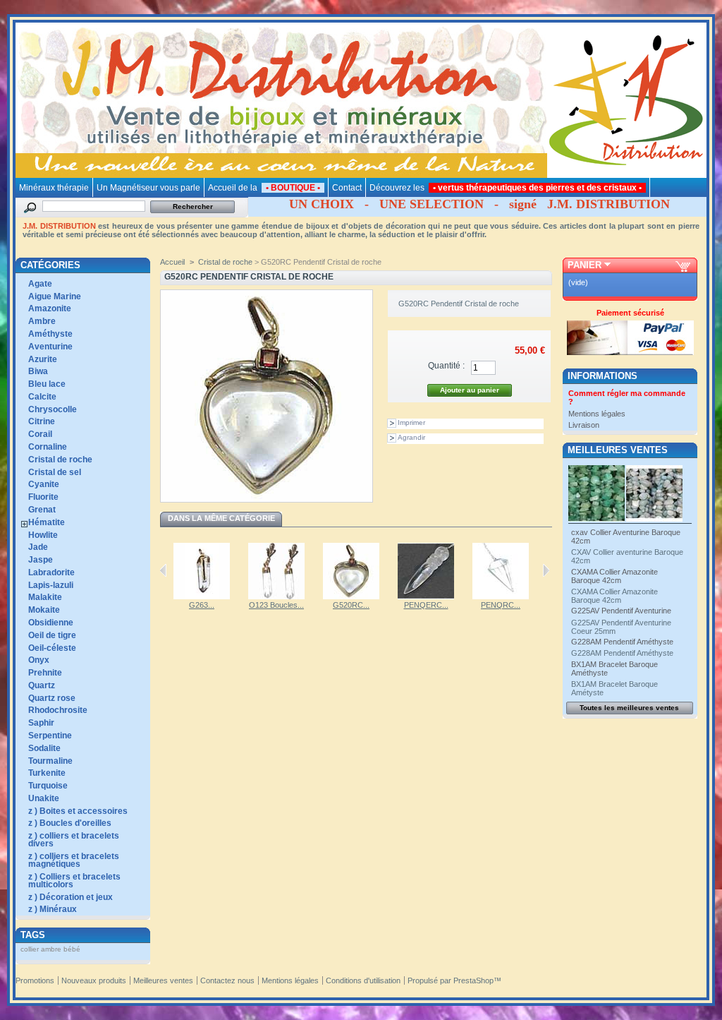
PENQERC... (426, 605)
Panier (584, 265)
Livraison (583, 425)
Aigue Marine (54, 296)
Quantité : (446, 366)
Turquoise (48, 786)
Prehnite (45, 673)
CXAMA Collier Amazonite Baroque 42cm (614, 576)
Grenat (42, 510)
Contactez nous (227, 980)
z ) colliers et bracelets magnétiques (73, 860)
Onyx (38, 660)
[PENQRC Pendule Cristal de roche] (500, 596)
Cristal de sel (54, 472)
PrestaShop (473, 980)
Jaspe (40, 560)
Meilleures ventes (618, 450)
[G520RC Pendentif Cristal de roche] (351, 596)
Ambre (42, 321)
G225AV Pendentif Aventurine (621, 610)
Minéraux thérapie (54, 188)
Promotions (35, 980)
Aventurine (50, 347)
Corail (40, 434)
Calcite (42, 397)
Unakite (43, 798)
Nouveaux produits (93, 980)
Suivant (546, 570)
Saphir (41, 723)
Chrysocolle (52, 409)
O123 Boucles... (276, 605)
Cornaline (47, 447)
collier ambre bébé (50, 949)
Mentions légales (596, 413)
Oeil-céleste (52, 648)
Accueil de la (266, 188)
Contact (347, 188)
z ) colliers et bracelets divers (73, 839)
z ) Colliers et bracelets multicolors (74, 880)
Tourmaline (50, 761)
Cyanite (43, 484)
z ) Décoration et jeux (70, 897)
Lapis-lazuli (50, 585)
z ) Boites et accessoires (78, 811)
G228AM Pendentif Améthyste (622, 641)
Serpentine (50, 735)
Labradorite (51, 572)
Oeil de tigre (52, 635)
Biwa (38, 371)
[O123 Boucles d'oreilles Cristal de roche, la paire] (276, 596)
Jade (38, 547)
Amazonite (49, 308)
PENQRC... (500, 605)
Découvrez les (507, 188)
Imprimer (411, 422)
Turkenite (47, 773)
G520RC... (351, 605)
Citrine (41, 421)
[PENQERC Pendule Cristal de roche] (426, 596)
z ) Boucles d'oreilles (69, 823)
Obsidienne (50, 623)
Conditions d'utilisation (363, 980)
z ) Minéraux (52, 909)
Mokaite (44, 610)
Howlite (43, 535)
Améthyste (50, 334)
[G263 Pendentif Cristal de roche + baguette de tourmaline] (201, 596)
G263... (201, 605)
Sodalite (44, 748)
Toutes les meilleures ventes (629, 708)
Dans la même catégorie (221, 518)
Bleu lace (47, 384)
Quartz (41, 685)
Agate (40, 284)
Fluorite (43, 497)
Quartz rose (51, 698)
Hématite (46, 522)
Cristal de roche (60, 459)
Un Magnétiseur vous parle (148, 188)
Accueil (172, 262)
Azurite (42, 359)
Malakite (45, 597)
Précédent (163, 570)
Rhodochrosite (57, 710)
